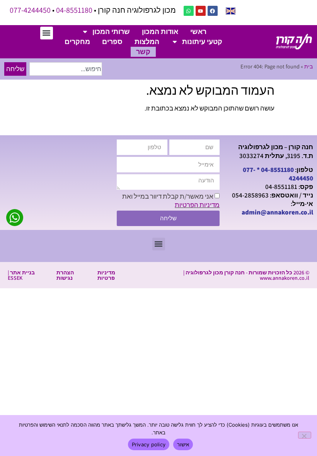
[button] (46, 33)
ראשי (198, 31)
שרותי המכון (111, 31)
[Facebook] (213, 11)
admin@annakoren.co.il (277, 212)
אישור (183, 444)
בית (308, 66)
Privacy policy (149, 444)
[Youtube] (201, 11)
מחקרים (77, 41)
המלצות (147, 41)
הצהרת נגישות (65, 275)
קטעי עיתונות (202, 41)
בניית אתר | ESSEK (21, 275)
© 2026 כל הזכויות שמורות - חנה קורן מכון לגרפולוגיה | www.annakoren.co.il (246, 275)
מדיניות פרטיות (106, 275)
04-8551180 (74, 10)
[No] (304, 435)
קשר (143, 51)
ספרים (112, 41)
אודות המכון (160, 31)
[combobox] (65, 69)
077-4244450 (30, 10)
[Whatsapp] (189, 11)
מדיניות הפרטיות (197, 205)
